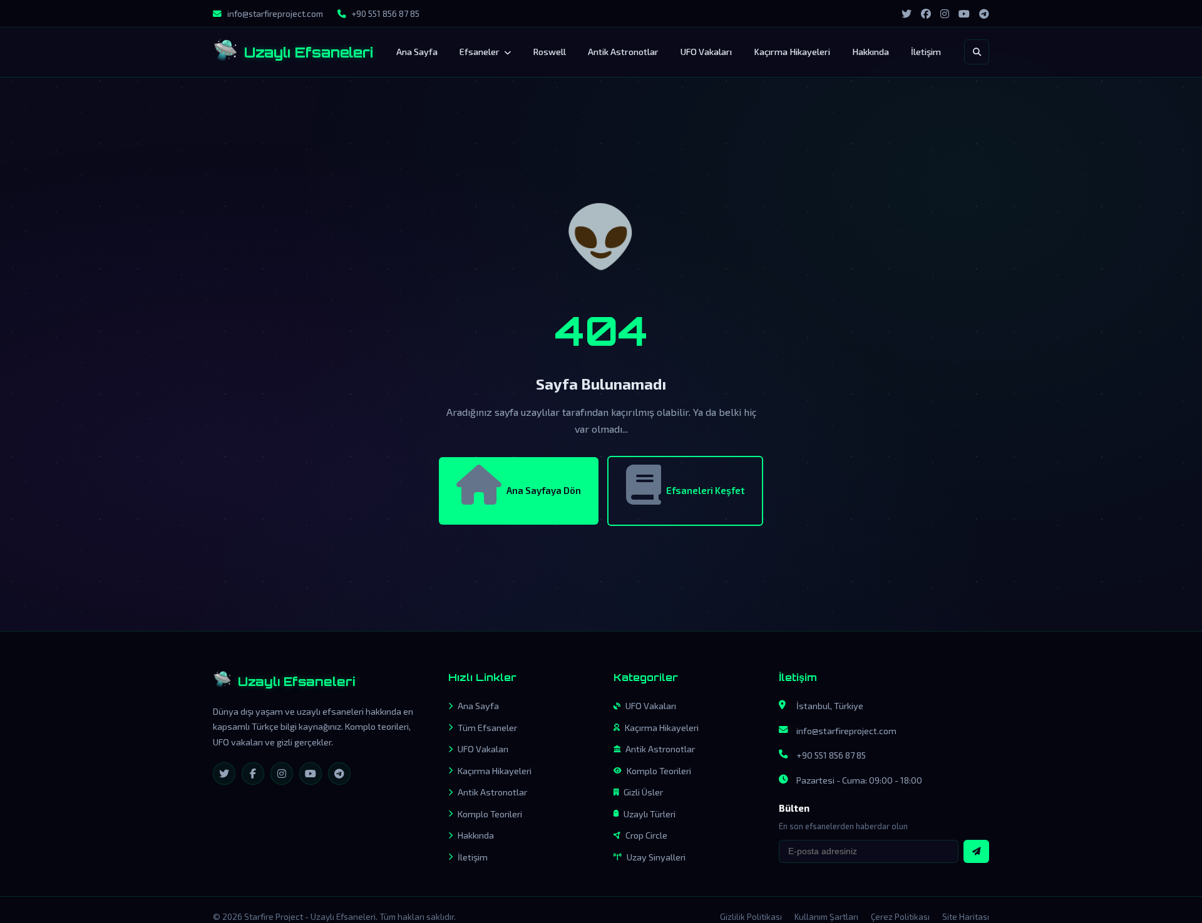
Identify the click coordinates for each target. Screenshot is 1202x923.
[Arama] (976, 51)
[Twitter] (224, 773)
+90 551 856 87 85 (831, 755)
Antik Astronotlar (623, 51)
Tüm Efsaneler (487, 727)
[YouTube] (310, 773)
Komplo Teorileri (490, 814)
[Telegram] (339, 773)
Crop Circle (646, 835)
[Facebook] (253, 773)
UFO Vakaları (706, 51)
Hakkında (870, 51)
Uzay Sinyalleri (656, 857)
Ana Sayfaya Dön (543, 490)
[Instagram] (281, 773)
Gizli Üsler (643, 792)
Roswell (549, 51)
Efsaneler (480, 51)
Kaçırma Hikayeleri (792, 51)
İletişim (926, 51)
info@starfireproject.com (846, 730)
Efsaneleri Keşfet (705, 490)
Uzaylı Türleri (649, 814)
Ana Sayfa (417, 51)
